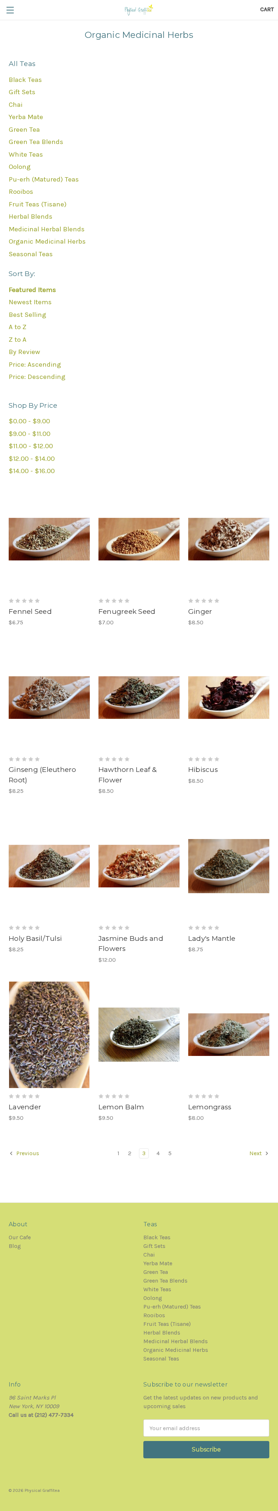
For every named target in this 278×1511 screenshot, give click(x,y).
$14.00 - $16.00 (32, 471)
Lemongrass (210, 1107)
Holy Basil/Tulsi (35, 938)
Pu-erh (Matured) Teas (44, 179)
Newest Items (30, 302)
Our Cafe (20, 1237)
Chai (15, 105)
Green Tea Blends (36, 142)
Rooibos (21, 192)
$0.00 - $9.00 (29, 421)
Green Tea (24, 130)
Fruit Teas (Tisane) (38, 204)
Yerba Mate (26, 117)
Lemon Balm (121, 1107)
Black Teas (25, 80)
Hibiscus (203, 769)
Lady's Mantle (211, 938)
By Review (24, 352)
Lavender (25, 1107)
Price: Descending (37, 377)
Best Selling (27, 315)
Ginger (200, 611)
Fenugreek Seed (127, 611)
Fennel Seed (30, 611)
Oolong (20, 167)
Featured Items (32, 290)
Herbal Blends (30, 216)
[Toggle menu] (10, 10)
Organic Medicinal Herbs (47, 241)
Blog (15, 1246)
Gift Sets (22, 92)
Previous (27, 1153)
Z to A (17, 340)
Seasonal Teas (31, 254)
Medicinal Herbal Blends (47, 229)
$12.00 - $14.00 (32, 459)
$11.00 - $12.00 (31, 446)
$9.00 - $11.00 (29, 434)
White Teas (26, 154)
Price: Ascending (35, 364)
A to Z (17, 327)
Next (256, 1153)
